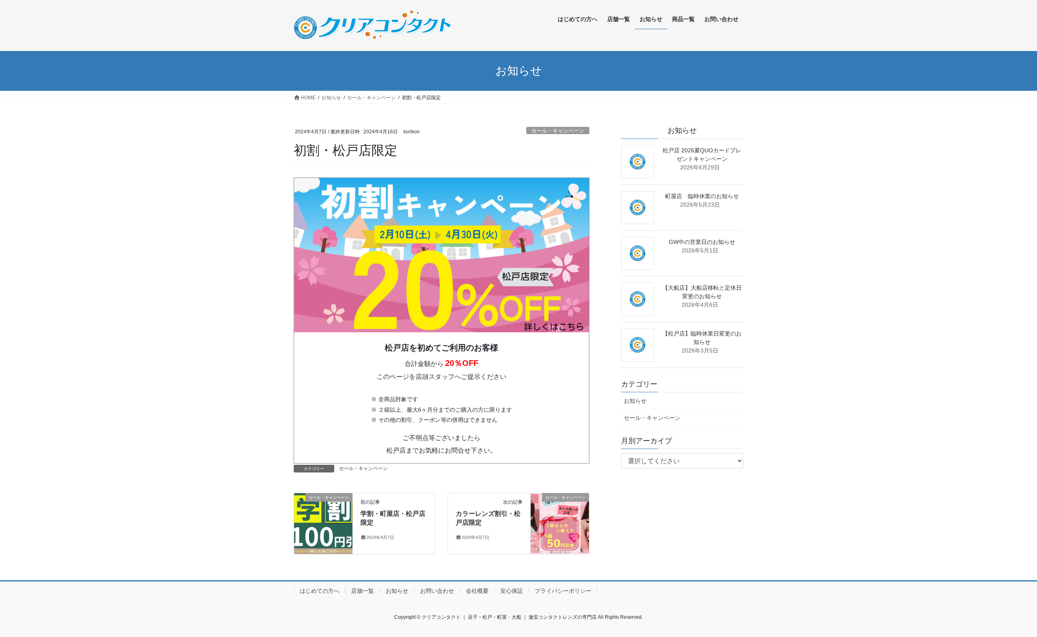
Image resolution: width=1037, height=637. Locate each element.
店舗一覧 (362, 591)
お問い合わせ (437, 591)
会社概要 (477, 591)
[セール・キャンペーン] (323, 522)
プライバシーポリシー (563, 591)
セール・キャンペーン (557, 131)
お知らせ (635, 401)
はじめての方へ (319, 591)
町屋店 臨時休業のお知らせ (702, 196)
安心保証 (511, 591)
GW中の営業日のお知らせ (702, 242)
